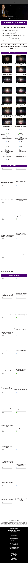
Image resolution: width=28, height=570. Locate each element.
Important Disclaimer (14, 548)
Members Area (14, 555)
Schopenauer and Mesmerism (14, 533)
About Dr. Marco (14, 553)
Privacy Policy (14, 560)
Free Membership (14, 542)
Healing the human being (14, 530)
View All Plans (14, 540)
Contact (14, 558)
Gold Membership (14, 544)
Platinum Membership (14, 545)
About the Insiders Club (14, 547)
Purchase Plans (14, 554)
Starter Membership (14, 543)
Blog (14, 557)
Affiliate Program (14, 559)
